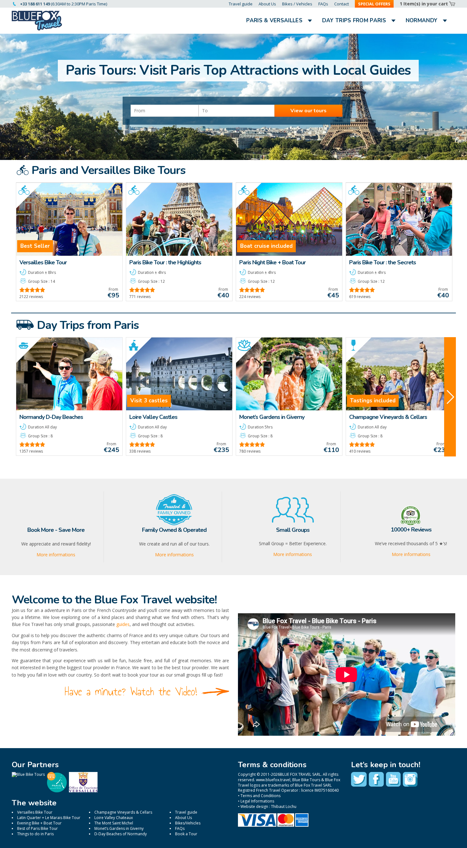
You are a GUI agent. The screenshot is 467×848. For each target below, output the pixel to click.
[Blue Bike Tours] (28, 774)
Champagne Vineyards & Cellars (123, 812)
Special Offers (374, 4)
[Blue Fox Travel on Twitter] (359, 779)
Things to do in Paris (35, 834)
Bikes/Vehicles (187, 823)
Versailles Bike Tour (34, 812)
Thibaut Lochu (283, 806)
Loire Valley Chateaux (113, 817)
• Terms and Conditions (259, 795)
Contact (341, 4)
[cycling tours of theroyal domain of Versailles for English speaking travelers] (83, 791)
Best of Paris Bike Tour (37, 828)
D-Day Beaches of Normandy (120, 834)
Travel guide (241, 4)
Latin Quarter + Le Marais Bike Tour (48, 817)
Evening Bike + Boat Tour (39, 823)
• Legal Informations (256, 801)
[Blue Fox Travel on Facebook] (376, 779)
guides (123, 624)
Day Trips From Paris (354, 20)
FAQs (323, 4)
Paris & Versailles (274, 20)
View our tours (308, 110)
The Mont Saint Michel (113, 823)
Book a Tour (186, 834)
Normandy (421, 20)
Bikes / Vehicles (297, 4)
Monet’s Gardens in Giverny (119, 828)
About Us (267, 4)
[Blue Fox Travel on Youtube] (393, 779)
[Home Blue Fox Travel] (37, 21)
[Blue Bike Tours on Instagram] (410, 779)
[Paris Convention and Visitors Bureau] (57, 791)
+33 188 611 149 (35, 4)
